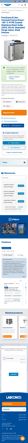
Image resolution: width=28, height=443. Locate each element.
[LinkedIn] (7, 429)
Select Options (15, 143)
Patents (4, 437)
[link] (14, 126)
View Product (7, 336)
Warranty (9, 437)
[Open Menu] (2, 4)
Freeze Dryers (5, 12)
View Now (21, 185)
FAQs (3, 440)
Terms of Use (12, 435)
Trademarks (19, 435)
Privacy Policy (5, 435)
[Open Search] (19, 4)
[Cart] (25, 4)
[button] (22, 5)
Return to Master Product (14, 77)
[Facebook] (3, 429)
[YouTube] (11, 429)
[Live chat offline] (22, 440)
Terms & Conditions (16, 437)
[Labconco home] (14, 397)
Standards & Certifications (8, 439)
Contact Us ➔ (20, 208)
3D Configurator (15, 147)
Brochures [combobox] (5, 177)
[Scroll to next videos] (25, 229)
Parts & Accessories (10, 118)
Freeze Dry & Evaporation (15, 10)
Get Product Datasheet (10, 121)
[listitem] (7, 102)
